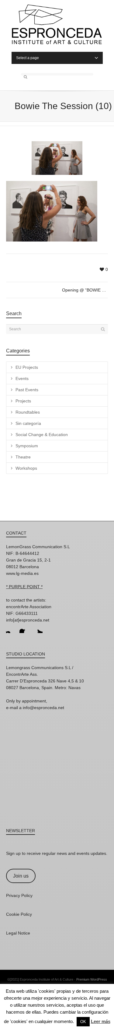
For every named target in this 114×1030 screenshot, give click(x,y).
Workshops (26, 468)
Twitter (38, 628)
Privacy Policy (19, 895)
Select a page (27, 58)
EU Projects (27, 367)
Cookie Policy (19, 914)
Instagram (11, 628)
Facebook (24, 628)
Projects (23, 400)
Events (22, 378)
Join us (21, 875)
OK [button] (83, 1021)
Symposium (27, 445)
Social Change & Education (42, 434)
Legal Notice (18, 933)
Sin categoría (28, 423)
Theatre (23, 457)
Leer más (100, 1021)
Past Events (27, 389)
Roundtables (28, 412)
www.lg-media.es (22, 573)
